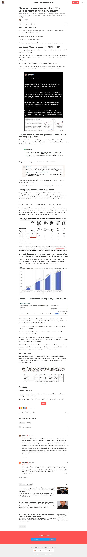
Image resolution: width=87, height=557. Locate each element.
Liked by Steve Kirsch (27, 436)
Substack (37, 554)
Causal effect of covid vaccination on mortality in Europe (40, 319)
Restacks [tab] (28, 422)
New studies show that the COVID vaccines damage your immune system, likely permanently (36, 515)
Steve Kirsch (25, 19)
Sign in (83, 2)
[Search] (67, 2)
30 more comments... (23, 477)
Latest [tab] (23, 484)
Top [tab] (20, 484)
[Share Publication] (70, 2)
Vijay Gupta (24, 462)
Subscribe (75, 2)
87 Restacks (35, 408)
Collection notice (52, 547)
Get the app (50, 550)
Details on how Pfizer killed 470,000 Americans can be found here (38, 63)
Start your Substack (40, 550)
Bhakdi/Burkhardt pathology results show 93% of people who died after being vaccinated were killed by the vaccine (37, 503)
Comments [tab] (22, 422)
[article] (43, 493)
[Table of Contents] (1, 278)
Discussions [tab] (29, 484)
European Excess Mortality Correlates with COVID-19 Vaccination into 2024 (41, 356)
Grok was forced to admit (52, 67)
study (23, 50)
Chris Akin (24, 435)
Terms (46, 547)
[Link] (17, 27)
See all (21, 526)
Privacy (42, 547)
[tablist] (25, 422)
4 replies (25, 458)
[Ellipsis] (67, 435)
